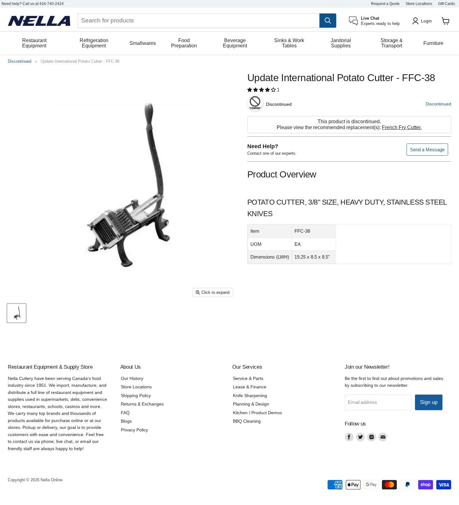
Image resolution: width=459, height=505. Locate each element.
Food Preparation (184, 43)
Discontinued (19, 61)
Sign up (428, 402)
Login (426, 20)
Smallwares (143, 43)
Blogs (126, 421)
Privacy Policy (134, 429)
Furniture (433, 43)
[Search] (327, 20)
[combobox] (198, 20)
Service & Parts (248, 378)
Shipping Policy (136, 395)
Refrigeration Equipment (94, 43)
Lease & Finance (249, 386)
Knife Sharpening (250, 395)
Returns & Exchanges (142, 403)
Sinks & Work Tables (289, 43)
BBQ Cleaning (247, 421)
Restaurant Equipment (34, 43)
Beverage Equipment (235, 43)
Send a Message (427, 149)
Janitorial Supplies (341, 43)
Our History (132, 378)
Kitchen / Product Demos (257, 412)
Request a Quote (385, 4)
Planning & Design (251, 403)
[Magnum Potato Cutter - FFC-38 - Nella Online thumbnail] (16, 313)
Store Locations (419, 4)
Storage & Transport (392, 43)
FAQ (125, 412)
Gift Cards (446, 4)
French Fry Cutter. (402, 127)
